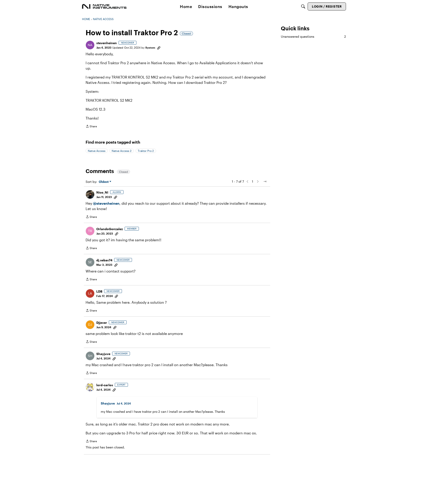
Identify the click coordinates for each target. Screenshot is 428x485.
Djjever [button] (101, 322)
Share (91, 127)
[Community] (104, 6)
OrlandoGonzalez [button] (109, 229)
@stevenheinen (106, 203)
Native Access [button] (96, 150)
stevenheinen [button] (106, 43)
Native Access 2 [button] (122, 150)
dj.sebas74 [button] (104, 260)
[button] (90, 45)
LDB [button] (99, 291)
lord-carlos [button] (104, 385)
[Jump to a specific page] (264, 181)
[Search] (303, 6)
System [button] (150, 47)
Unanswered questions (313, 36)
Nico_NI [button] (102, 192)
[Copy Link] (158, 47)
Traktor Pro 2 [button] (146, 150)
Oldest (104, 182)
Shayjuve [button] (103, 354)
